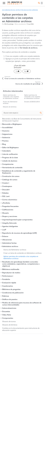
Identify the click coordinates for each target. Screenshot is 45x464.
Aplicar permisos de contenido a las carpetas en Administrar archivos (11, 96)
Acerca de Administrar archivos (10, 102)
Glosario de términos (9, 107)
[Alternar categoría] (1, 124)
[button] (38, 3)
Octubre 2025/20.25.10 (32, 102)
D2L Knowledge (9, 24)
